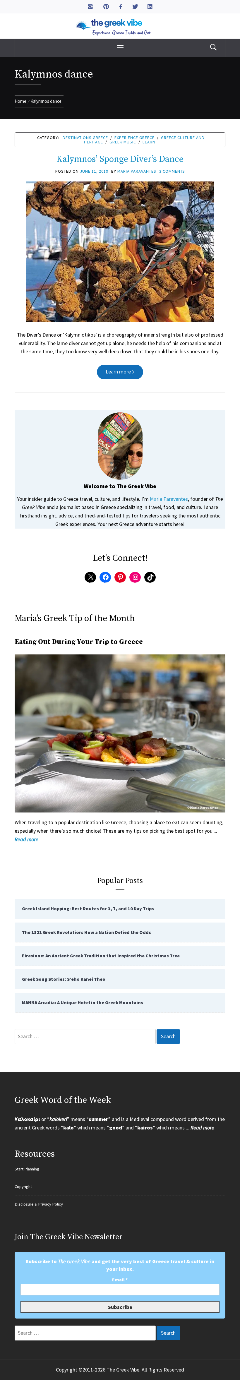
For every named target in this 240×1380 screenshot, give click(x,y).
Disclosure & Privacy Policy (39, 1204)
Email (120, 1280)
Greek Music (122, 142)
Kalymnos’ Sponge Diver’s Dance (120, 159)
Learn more (118, 371)
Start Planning (27, 1169)
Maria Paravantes (136, 171)
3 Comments (172, 171)
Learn (149, 142)
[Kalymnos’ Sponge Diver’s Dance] (120, 251)
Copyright (23, 1186)
